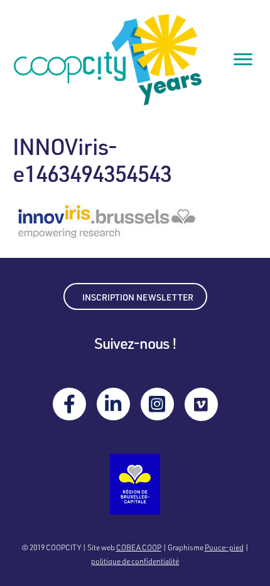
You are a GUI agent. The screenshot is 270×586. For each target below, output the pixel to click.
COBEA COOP (138, 547)
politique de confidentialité (135, 561)
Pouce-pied (224, 547)
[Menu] (243, 59)
